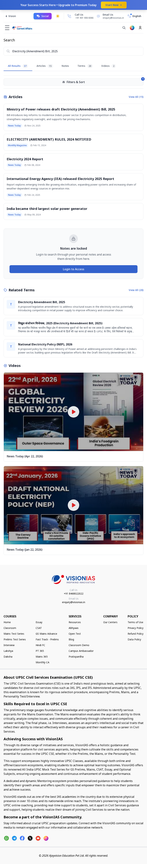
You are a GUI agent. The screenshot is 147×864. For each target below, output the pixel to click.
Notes (65, 66)
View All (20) (136, 290)
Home (7, 622)
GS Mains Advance (46, 633)
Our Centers (110, 622)
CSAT (39, 628)
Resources (75, 622)
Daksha (8, 656)
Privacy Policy (135, 628)
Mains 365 (42, 656)
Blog (71, 639)
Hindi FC (40, 645)
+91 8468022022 (73, 593)
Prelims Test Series (15, 639)
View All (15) (136, 96)
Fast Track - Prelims (47, 639)
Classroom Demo (79, 645)
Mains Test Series (14, 633)
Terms (84, 66)
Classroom (10, 628)
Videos (107, 66)
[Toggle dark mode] (58, 16)
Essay (39, 622)
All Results (17, 66)
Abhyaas (74, 628)
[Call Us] (69, 16)
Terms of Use (135, 622)
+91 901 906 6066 (84, 17)
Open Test (75, 633)
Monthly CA (42, 662)
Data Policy (134, 639)
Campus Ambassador (81, 651)
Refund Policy (135, 633)
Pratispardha (76, 656)
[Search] (124, 28)
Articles (44, 66)
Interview (9, 645)
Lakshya (8, 651)
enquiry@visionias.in (73, 602)
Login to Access (73, 269)
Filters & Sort (105, 81)
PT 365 (40, 651)
